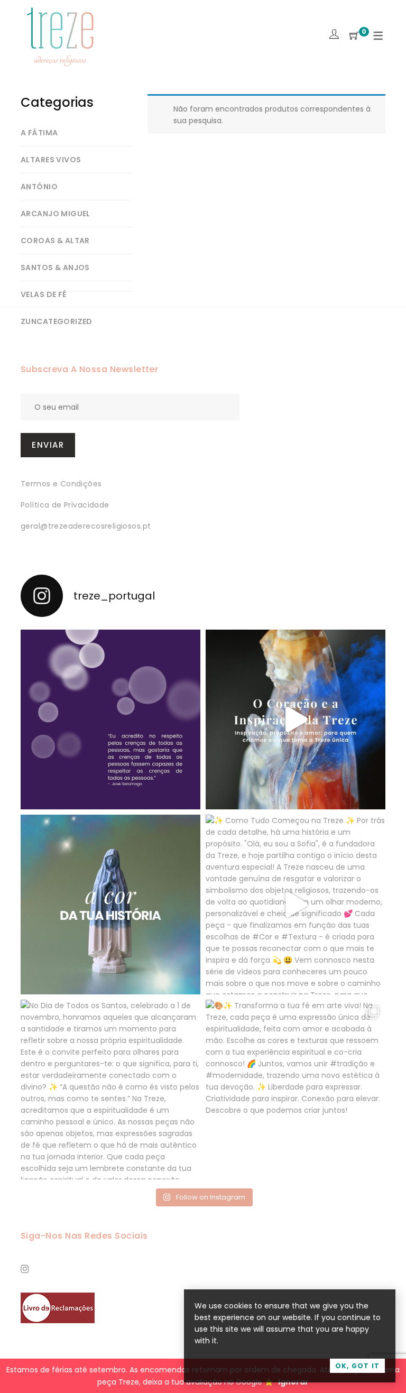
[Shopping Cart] (354, 36)
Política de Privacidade (65, 505)
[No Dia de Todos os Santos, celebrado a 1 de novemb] (110, 1089)
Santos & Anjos (55, 267)
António (39, 186)
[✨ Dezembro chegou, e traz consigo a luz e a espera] (110, 719)
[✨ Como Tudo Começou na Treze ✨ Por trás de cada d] (295, 904)
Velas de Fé (44, 294)
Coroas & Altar (55, 240)
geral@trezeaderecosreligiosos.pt (86, 526)
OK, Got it (357, 1365)
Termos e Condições (61, 483)
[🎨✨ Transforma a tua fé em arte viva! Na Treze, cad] (295, 1089)
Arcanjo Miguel (55, 213)
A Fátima (39, 132)
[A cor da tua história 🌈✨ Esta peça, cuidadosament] (110, 904)
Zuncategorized (57, 321)
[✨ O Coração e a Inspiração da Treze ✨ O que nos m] (295, 719)
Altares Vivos (51, 159)
